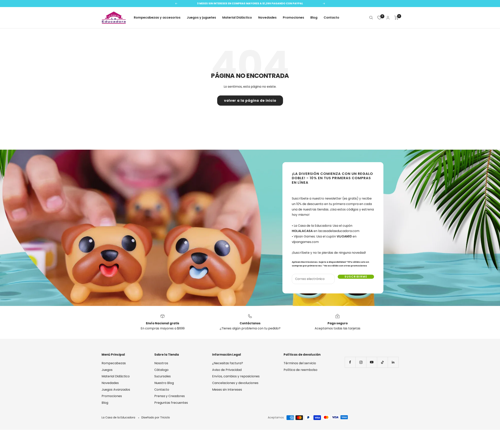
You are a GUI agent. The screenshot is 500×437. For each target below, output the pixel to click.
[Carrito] (396, 18)
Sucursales (162, 376)
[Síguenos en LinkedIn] (393, 362)
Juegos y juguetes (201, 17)
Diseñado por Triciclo (155, 417)
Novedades (267, 17)
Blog (313, 17)
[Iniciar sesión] (388, 17)
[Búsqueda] (371, 17)
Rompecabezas (114, 363)
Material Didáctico (237, 17)
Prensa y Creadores (169, 396)
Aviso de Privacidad (227, 370)
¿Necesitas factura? (227, 363)
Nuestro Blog (164, 383)
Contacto (331, 17)
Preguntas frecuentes (171, 402)
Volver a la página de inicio (250, 100)
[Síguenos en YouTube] (371, 362)
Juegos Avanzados (116, 389)
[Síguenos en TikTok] (382, 362)
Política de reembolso (300, 370)
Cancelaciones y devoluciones (235, 383)
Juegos (107, 370)
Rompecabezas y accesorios (157, 17)
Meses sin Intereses (227, 389)
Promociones (293, 17)
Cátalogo (161, 370)
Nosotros (161, 363)
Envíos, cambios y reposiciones (236, 376)
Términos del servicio (300, 363)
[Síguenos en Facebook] (350, 362)
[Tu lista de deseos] (379, 18)
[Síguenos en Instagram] (360, 362)
